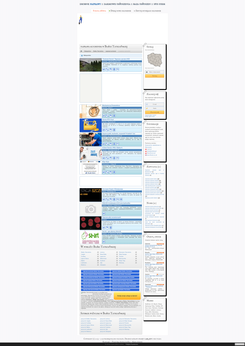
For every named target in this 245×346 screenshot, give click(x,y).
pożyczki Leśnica (105, 319)
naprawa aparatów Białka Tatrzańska (93, 283)
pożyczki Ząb (104, 329)
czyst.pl (149, 149)
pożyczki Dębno (85, 327)
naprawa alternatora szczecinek (153, 208)
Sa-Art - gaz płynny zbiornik (111, 231)
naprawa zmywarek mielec (152, 189)
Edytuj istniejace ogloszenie (148, 10)
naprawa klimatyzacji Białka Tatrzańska (94, 286)
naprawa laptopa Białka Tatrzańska (92, 280)
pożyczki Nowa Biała (106, 321)
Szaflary (83, 256)
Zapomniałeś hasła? (150, 115)
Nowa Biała (103, 254)
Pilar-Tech (105, 162)
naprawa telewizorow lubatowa (153, 191)
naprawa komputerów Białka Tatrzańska (123, 277)
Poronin (121, 256)
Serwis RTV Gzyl (108, 119)
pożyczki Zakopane (105, 331)
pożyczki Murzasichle (125, 325)
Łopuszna (102, 256)
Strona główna (99, 10)
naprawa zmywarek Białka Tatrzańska (93, 274)
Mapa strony (137, 342)
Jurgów (83, 254)
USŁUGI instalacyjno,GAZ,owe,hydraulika (116, 203)
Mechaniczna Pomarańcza (111, 105)
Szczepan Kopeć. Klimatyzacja (112, 189)
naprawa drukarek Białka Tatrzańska (122, 280)
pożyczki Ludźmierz (86, 329)
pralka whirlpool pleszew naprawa (154, 217)
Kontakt (106, 342)
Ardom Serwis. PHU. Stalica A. (112, 147)
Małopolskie (87, 51)
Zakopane (103, 265)
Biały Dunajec (123, 254)
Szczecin (148, 255)
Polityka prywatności (121, 342)
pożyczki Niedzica (86, 331)
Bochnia (104, 61)
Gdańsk (149, 287)
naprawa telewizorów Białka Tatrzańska (94, 277)
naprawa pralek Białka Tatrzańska (121, 274)
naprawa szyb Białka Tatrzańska (121, 289)
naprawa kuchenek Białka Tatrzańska (93, 271)
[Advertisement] (133, 28)
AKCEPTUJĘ (239, 344)
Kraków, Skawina (107, 205)
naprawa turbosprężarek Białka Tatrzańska (124, 286)
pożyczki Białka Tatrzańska (88, 319)
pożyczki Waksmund (106, 325)
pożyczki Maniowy (124, 329)
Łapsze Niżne (85, 258)
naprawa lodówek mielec (151, 184)
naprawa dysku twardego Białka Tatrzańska (124, 283)
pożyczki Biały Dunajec (125, 321)
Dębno (83, 260)
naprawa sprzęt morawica (151, 210)
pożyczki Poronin (124, 323)
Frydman (102, 260)
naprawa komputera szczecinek (153, 227)
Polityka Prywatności (132, 344)
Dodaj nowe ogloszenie (121, 10)
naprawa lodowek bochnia (152, 182)
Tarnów (104, 122)
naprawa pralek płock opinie (152, 192)
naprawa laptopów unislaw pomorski (154, 194)
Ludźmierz (84, 263)
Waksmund (103, 258)
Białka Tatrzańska (98, 51)
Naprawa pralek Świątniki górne (153, 225)
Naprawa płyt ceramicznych (111, 217)
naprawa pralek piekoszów (152, 206)
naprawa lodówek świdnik (152, 180)
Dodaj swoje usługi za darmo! (127, 296)
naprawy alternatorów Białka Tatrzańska (94, 289)
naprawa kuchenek (111, 51)
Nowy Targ (122, 260)
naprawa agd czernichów (151, 211)
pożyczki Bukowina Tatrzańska (127, 319)
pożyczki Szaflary (86, 323)
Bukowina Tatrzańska (125, 252)
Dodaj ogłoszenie (150, 116)
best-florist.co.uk (152, 155)
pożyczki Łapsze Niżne (87, 325)
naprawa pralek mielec (151, 179)
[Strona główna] (82, 51)
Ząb (101, 263)
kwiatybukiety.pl (151, 151)
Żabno (104, 191)
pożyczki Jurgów (85, 321)
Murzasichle (122, 258)
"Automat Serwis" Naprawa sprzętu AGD (116, 59)
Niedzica (83, 265)
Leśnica (102, 252)
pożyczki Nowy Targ (124, 327)
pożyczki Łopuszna (105, 323)
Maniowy (121, 263)
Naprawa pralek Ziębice (151, 198)
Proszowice (105, 164)
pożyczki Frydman (105, 327)
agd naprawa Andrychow (151, 220)
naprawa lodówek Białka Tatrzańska (122, 271)
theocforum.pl (151, 153)
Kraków (152, 246)
